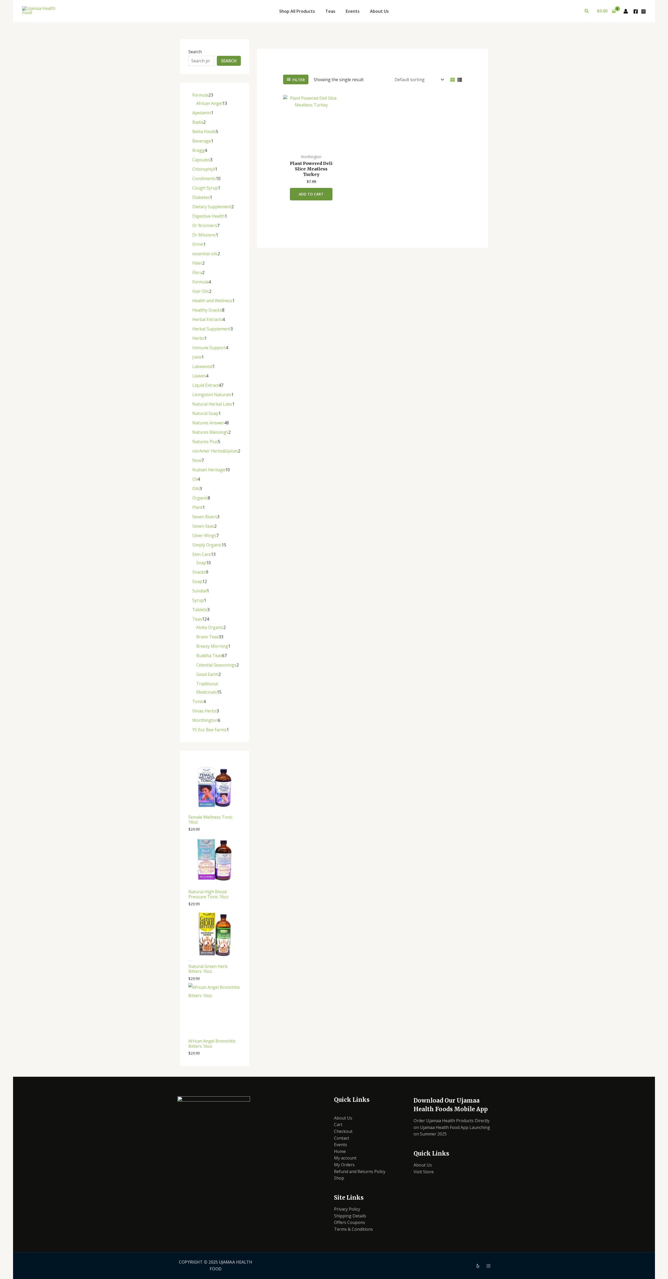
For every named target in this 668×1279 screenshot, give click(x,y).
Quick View (311, 146)
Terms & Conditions (353, 1229)
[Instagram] (643, 11)
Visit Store (424, 1172)
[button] (586, 11)
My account (345, 1158)
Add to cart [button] (311, 194)
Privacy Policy (347, 1209)
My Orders (344, 1165)
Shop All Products (297, 11)
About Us (379, 11)
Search (195, 52)
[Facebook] (635, 11)
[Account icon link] (625, 11)
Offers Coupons (349, 1222)
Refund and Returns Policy (359, 1171)
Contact (341, 1138)
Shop (339, 1178)
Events (353, 11)
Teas (330, 11)
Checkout (343, 1131)
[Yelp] (478, 1266)
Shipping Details (350, 1216)
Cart (338, 1124)
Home (340, 1151)
